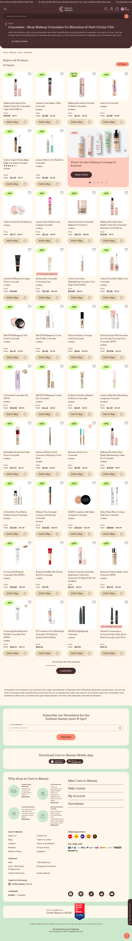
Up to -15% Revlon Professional (16, 868)
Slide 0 (90, 182)
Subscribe (66, 737)
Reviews (12, 847)
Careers (12, 843)
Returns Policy (14, 851)
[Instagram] (70, 893)
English (11, 895)
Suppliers (41, 851)
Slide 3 (102, 182)
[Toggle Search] (10, 9)
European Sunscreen (46, 866)
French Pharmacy (16, 873)
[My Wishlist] (106, 9)
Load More (66, 670)
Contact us (42, 835)
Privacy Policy (43, 847)
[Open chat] (127, 936)
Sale (10, 862)
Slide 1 (94, 182)
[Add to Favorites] (30, 74)
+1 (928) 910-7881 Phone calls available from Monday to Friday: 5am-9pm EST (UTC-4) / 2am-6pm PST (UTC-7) (66, 924)
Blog (10, 839)
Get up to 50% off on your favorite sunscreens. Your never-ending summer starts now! (76, 2)
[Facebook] (81, 893)
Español (21, 895)
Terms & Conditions (45, 843)
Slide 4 (106, 182)
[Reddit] (101, 893)
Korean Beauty (43, 873)
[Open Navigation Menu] (5, 9)
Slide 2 (98, 182)
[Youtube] (111, 893)
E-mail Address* (16, 725)
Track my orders (44, 839)
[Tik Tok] (91, 893)
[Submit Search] (126, 16)
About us (12, 835)
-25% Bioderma (43, 862)
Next (125, 150)
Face (10, 23)
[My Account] (111, 9)
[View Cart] (117, 9)
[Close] (130, 900)
